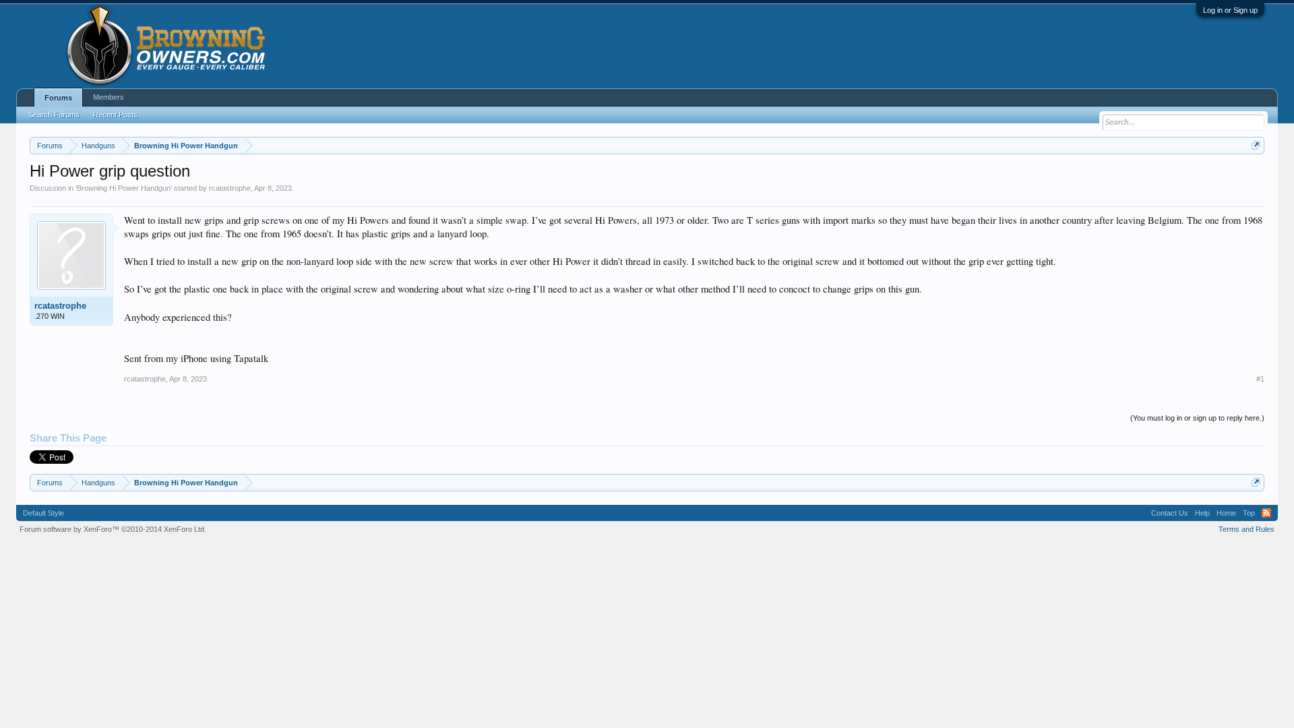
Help (1202, 513)
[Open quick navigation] (1256, 145)
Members (108, 97)
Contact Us (1169, 513)
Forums (58, 98)
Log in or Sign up (1230, 10)
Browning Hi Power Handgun (124, 188)
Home (1226, 513)
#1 (1260, 379)
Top (1249, 513)
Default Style (43, 513)
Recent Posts (115, 115)
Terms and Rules (1246, 529)
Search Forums (54, 115)
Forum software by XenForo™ (113, 529)
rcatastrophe (230, 188)
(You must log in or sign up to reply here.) (1197, 418)
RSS (1266, 513)
